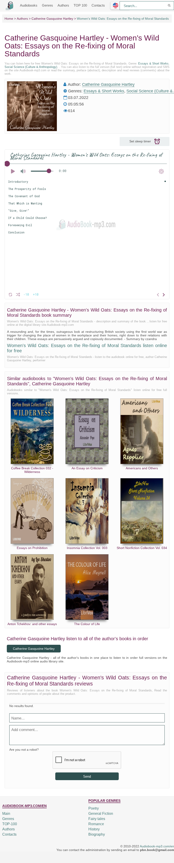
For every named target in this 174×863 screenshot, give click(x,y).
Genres (47, 5)
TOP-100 (9, 824)
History (94, 829)
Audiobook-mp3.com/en (157, 846)
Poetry (93, 808)
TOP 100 (80, 5)
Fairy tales (96, 819)
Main (6, 813)
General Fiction (100, 813)
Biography (96, 834)
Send (87, 776)
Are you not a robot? (24, 749)
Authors (63, 5)
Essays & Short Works (153, 63)
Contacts (98, 5)
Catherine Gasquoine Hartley (108, 84)
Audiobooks (28, 5)
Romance (96, 824)
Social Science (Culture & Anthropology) (31, 67)
